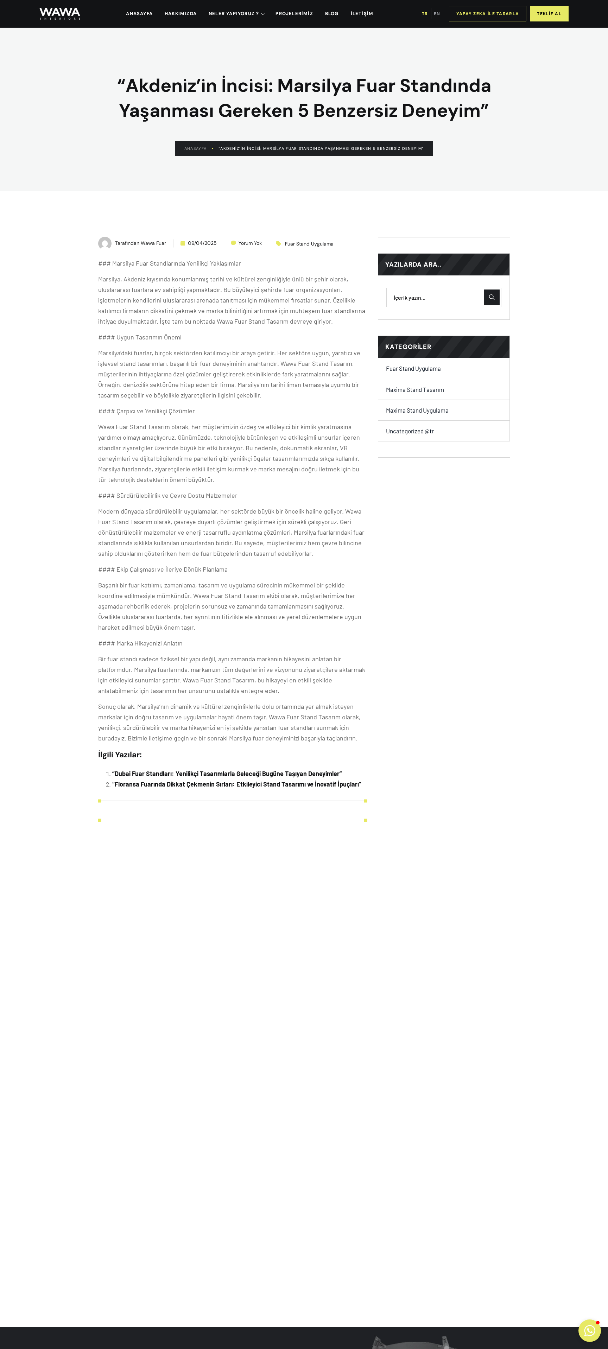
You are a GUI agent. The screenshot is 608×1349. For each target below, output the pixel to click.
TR (425, 14)
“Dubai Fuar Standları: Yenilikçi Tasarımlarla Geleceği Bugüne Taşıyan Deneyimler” (227, 773)
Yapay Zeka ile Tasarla (487, 14)
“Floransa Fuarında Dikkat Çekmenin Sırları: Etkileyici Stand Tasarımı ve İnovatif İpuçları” (236, 784)
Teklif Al (549, 14)
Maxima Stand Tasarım (415, 389)
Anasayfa (195, 148)
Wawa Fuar (153, 243)
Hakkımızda (181, 14)
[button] (589, 1330)
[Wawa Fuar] (59, 14)
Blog (332, 14)
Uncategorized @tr (410, 430)
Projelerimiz (294, 14)
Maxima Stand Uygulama (417, 409)
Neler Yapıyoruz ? (234, 14)
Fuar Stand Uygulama (309, 244)
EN (437, 14)
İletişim (362, 14)
